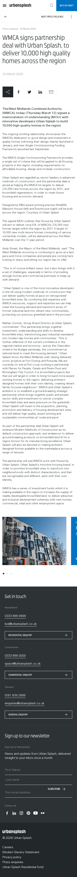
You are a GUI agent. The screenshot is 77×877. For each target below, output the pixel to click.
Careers (7, 847)
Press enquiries (12, 862)
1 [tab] (3, 574)
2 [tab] (7, 574)
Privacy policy (11, 857)
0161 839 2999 (15, 695)
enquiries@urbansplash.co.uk (24, 703)
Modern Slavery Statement (20, 852)
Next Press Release (52, 16)
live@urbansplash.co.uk (21, 624)
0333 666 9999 (15, 616)
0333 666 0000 (15, 655)
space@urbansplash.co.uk (23, 663)
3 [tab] (11, 574)
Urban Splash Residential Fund (22, 867)
